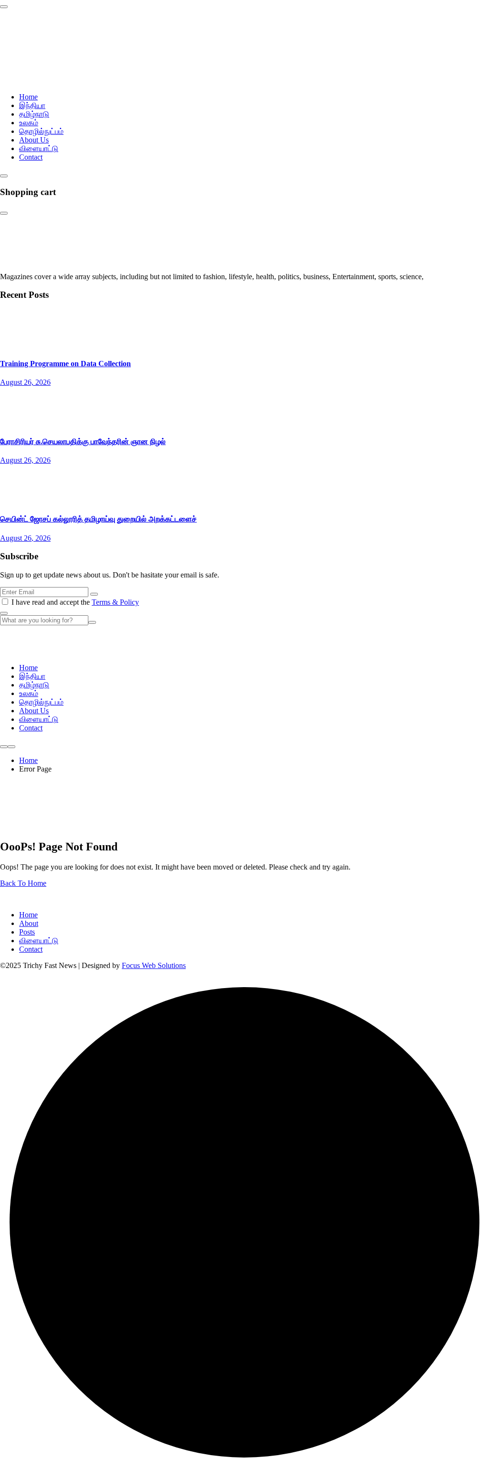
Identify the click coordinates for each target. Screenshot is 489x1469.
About (28, 923)
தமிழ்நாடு (34, 114)
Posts (27, 932)
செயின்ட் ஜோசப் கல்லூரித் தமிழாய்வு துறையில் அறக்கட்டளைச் (98, 519)
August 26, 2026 (25, 382)
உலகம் (28, 123)
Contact (31, 157)
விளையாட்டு (38, 148)
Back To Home (23, 883)
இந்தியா (32, 105)
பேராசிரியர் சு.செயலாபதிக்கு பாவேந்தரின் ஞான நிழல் (83, 441)
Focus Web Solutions (154, 965)
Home (28, 97)
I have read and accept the (75, 602)
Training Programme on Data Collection (65, 363)
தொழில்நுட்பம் (41, 131)
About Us (34, 140)
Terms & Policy (115, 602)
